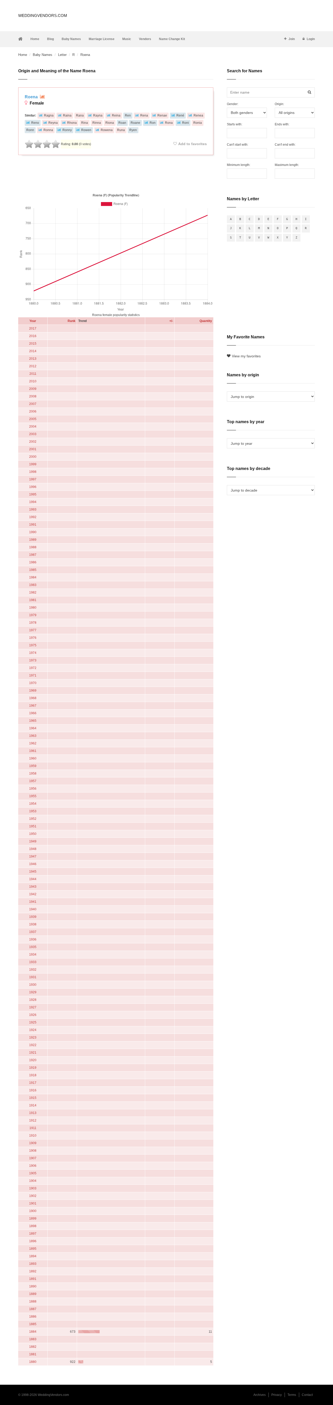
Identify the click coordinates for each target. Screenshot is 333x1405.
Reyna (53, 123)
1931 (32, 977)
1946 (32, 864)
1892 (32, 1271)
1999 (32, 464)
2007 (32, 404)
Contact (307, 1395)
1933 (32, 962)
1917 (32, 1083)
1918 (32, 1075)
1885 (32, 1324)
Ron (153, 123)
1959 (32, 766)
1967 (32, 705)
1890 (32, 1286)
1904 (32, 1181)
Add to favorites (192, 144)
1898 (32, 1226)
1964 (32, 728)
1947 (32, 856)
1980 (32, 607)
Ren (128, 115)
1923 (32, 1037)
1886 (32, 1316)
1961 (32, 751)
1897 (32, 1233)
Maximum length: (287, 165)
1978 (32, 622)
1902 (32, 1196)
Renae (162, 115)
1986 (32, 562)
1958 (32, 773)
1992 (32, 517)
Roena (32, 97)
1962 (32, 743)
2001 (32, 449)
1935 (32, 947)
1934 (32, 954)
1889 (32, 1294)
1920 (32, 1060)
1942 (32, 894)
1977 (32, 630)
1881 (32, 1354)
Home (34, 39)
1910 (32, 1135)
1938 (32, 924)
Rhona (72, 123)
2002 (32, 441)
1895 (32, 1249)
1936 (32, 939)
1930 (32, 985)
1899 (32, 1218)
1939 (32, 917)
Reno (35, 123)
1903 (32, 1188)
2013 (32, 358)
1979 (32, 615)
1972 (32, 668)
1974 (32, 653)
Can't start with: (237, 144)
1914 (32, 1105)
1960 (32, 758)
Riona (109, 123)
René (180, 115)
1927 (32, 1007)
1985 (32, 570)
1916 (32, 1090)
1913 (32, 1113)
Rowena (107, 130)
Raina (67, 115)
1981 (32, 600)
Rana (80, 115)
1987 (32, 555)
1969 (32, 690)
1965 (32, 721)
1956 (32, 788)
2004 (32, 426)
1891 (32, 1279)
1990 (32, 532)
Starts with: (234, 124)
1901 (32, 1203)
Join (292, 39)
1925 (32, 1022)
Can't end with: (285, 144)
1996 (32, 487)
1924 (32, 1030)
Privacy (276, 1395)
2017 (32, 328)
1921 (32, 1052)
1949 (32, 841)
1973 (32, 660)
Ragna (49, 115)
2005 (32, 419)
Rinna (96, 123)
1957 (32, 781)
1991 (32, 524)
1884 (32, 1331)
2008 (32, 396)
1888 (32, 1301)
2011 (32, 374)
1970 (32, 683)
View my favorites (246, 356)
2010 (32, 381)
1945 (32, 871)
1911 (32, 1128)
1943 (32, 886)
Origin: (279, 104)
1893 (32, 1264)
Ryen (133, 130)
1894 (32, 1256)
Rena (144, 115)
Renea (198, 115)
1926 (32, 1015)
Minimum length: (238, 165)
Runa (121, 130)
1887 (32, 1309)
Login (311, 39)
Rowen (86, 130)
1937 (32, 932)
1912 (32, 1120)
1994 (32, 502)
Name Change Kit (172, 39)
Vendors (145, 39)
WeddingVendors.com (42, 15)
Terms (291, 1395)
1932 (32, 969)
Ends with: (282, 124)
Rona (169, 123)
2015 (32, 343)
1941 (32, 902)
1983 (32, 585)
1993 (32, 509)
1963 (32, 736)
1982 (32, 592)
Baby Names (71, 39)
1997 (32, 479)
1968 (32, 698)
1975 (32, 645)
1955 (32, 796)
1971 (32, 675)
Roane (135, 123)
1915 (32, 1098)
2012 (32, 366)
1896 (32, 1241)
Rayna (98, 115)
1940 (32, 909)
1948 (32, 849)
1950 (32, 834)
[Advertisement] (115, 173)
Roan (122, 123)
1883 (32, 1339)
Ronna (48, 130)
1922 (32, 1045)
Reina (116, 115)
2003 (32, 434)
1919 (32, 1067)
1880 (32, 1362)
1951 (32, 826)
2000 (32, 457)
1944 (32, 879)
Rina (84, 123)
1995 (32, 494)
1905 (32, 1173)
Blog (50, 39)
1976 (32, 638)
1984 (32, 577)
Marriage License (101, 39)
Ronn (30, 130)
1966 (32, 713)
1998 (32, 472)
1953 (32, 811)
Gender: (232, 104)
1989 (32, 540)
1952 (32, 819)
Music (126, 39)
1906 (32, 1166)
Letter (62, 55)
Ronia (197, 123)
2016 (32, 336)
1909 (32, 1143)
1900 (32, 1211)
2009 (32, 389)
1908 (32, 1150)
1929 (32, 992)
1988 (32, 547)
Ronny (67, 130)
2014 (32, 351)
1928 (32, 1000)
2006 (32, 411)
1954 (32, 803)
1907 (32, 1158)
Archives (259, 1395)
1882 (32, 1347)
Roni (185, 123)
